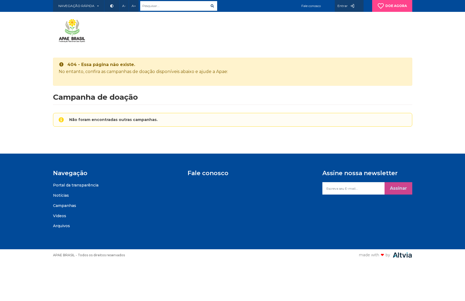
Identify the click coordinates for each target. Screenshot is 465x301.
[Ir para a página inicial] (73, 30)
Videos (59, 215)
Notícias (61, 195)
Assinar (398, 188)
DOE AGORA (396, 6)
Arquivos (61, 225)
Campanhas (64, 205)
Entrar (342, 6)
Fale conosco (311, 6)
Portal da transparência (75, 185)
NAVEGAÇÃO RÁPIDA (76, 6)
